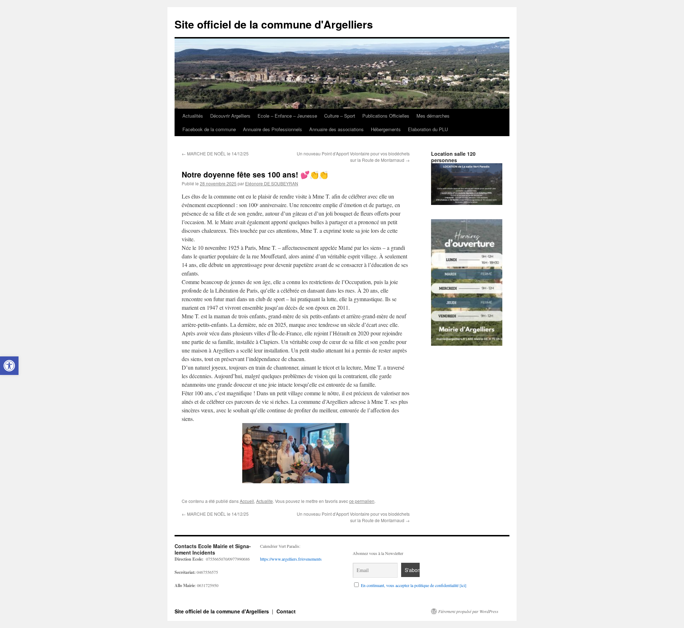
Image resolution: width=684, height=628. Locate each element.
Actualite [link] (264, 501)
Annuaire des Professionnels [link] (272, 129)
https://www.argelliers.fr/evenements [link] (291, 559)
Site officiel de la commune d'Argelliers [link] (274, 24)
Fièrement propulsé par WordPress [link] (468, 611)
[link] (9, 365)
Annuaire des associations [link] (336, 129)
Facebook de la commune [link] (209, 129)
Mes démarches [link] (433, 115)
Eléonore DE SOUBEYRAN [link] (271, 183)
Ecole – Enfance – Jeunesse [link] (287, 115)
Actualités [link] (192, 115)
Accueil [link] (247, 501)
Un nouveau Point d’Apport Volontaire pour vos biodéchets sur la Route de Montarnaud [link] (353, 156)
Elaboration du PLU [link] (428, 129)
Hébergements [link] (386, 129)
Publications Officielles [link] (385, 115)
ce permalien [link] (361, 501)
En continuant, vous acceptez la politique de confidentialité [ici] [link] (413, 585)
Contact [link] (286, 611)
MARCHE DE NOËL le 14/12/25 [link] (215, 153)
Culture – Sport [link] (339, 115)
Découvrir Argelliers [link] (230, 115)
